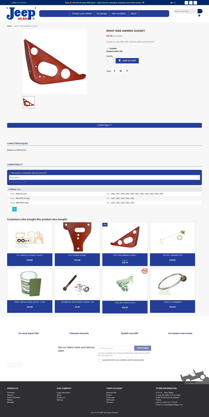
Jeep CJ (10, 395)
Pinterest (127, 70)
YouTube (15, 365)
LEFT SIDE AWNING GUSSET (124, 255)
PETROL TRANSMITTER (172, 255)
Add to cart (127, 60)
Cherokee (11, 393)
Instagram (20, 365)
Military (10, 400)
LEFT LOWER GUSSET (77, 255)
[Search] (200, 11)
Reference (11, 150)
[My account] (194, 17)
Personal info (111, 393)
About (59, 395)
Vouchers (109, 402)
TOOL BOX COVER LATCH (124, 303)
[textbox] (104, 177)
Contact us (61, 397)
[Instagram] (191, 2)
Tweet (120, 70)
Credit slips (110, 397)
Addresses (110, 400)
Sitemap (60, 400)
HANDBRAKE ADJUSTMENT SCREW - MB (77, 302)
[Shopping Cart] (198, 17)
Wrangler (10, 402)
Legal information (63, 393)
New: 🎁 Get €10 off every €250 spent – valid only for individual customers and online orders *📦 (104, 3)
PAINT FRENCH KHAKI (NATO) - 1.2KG (30, 302)
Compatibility (104, 125)
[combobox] (104, 177)
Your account (114, 388)
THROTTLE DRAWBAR (172, 302)
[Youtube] (195, 2)
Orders (109, 395)
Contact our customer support (37, 182)
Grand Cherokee (13, 397)
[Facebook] (186, 2)
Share (114, 70)
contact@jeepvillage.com (173, 405)
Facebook (9, 365)
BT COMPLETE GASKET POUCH (30, 255)
